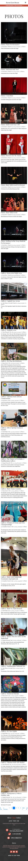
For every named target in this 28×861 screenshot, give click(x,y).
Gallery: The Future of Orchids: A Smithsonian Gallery (12, 460)
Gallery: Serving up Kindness (11, 361)
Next (23, 808)
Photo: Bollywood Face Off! (10, 125)
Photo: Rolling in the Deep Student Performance (13, 242)
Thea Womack (5, 332)
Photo (14, 821)
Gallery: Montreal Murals (10, 694)
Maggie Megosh (6, 463)
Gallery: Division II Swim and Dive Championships (13, 524)
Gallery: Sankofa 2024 (8, 330)
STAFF (15, 855)
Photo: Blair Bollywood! (9, 212)
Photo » (24, 46)
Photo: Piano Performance (10, 44)
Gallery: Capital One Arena (10, 301)
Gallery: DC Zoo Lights (9, 731)
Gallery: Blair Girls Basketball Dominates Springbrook (11, 578)
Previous (5, 809)
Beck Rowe (4, 46)
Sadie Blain (5, 431)
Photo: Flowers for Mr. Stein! (11, 156)
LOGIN (18, 855)
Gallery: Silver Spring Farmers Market (12, 429)
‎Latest (10, 821)
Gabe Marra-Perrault (7, 303)
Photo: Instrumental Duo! (10, 69)
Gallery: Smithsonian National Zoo (13, 666)
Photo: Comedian (7, 96)
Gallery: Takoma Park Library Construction (11, 397)
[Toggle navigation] (25, 3)
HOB (18, 821)
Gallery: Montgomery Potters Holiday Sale (11, 794)
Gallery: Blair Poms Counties (11, 489)
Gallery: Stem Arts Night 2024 (11, 273)
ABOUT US (10, 855)
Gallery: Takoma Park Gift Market (12, 762)
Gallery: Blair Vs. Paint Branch (11, 608)
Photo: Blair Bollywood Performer (13, 185)
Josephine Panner (6, 526)
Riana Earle (5, 363)
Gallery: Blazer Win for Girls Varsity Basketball (13, 637)
